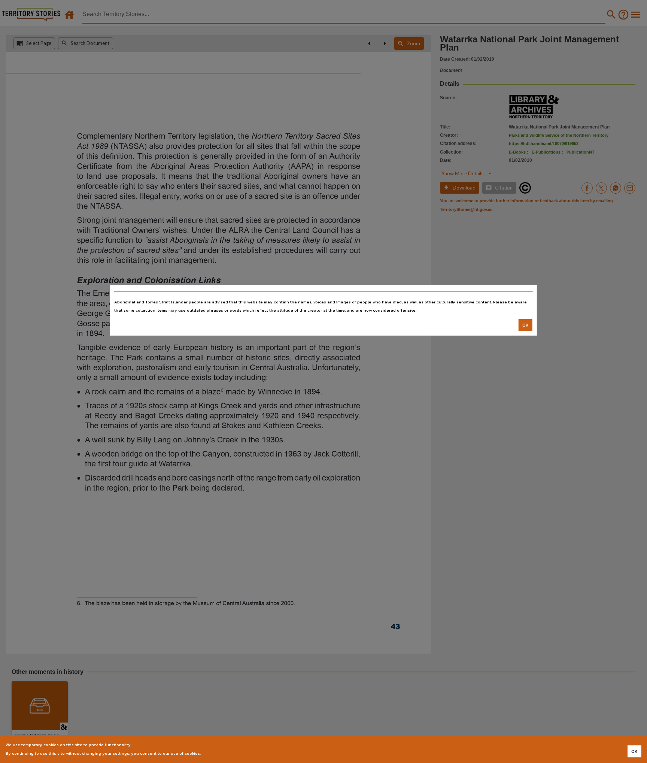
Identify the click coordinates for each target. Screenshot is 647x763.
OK (525, 325)
